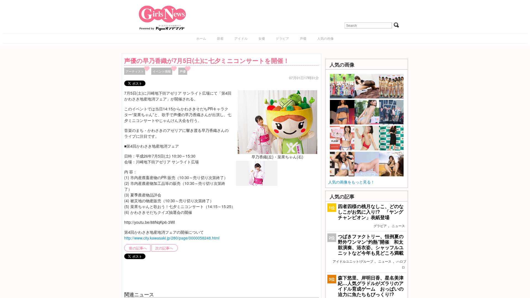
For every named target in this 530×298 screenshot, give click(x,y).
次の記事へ (164, 248)
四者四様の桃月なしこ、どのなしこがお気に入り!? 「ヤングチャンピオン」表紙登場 (371, 211)
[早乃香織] (256, 184)
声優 (303, 38)
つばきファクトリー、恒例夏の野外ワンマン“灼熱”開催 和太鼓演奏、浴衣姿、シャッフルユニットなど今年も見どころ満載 (371, 244)
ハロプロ (401, 264)
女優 (261, 38)
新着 (220, 38)
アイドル (241, 38)
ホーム (201, 38)
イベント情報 (162, 71)
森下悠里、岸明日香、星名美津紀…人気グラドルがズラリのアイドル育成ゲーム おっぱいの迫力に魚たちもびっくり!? (371, 286)
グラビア (282, 38)
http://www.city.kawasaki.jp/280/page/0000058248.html (171, 238)
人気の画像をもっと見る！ (351, 182)
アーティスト (135, 71)
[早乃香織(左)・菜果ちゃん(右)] (277, 121)
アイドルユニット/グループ (353, 261)
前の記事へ (138, 248)
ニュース (398, 225)
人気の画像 (325, 38)
